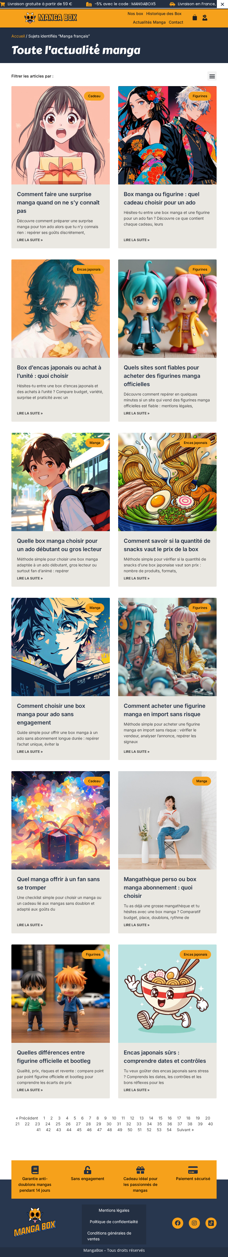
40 (210, 1123)
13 (142, 1118)
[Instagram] (194, 1223)
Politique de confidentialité (114, 1221)
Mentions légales (114, 1210)
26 (68, 1123)
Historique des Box (164, 13)
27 (78, 1123)
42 (48, 1129)
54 (169, 1129)
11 (123, 1118)
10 (114, 1118)
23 (37, 1123)
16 (170, 1118)
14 (151, 1118)
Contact (176, 22)
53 (159, 1129)
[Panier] (195, 17)
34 (149, 1123)
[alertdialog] (114, 4)
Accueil (18, 36)
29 (98, 1123)
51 (140, 1129)
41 (38, 1129)
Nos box (135, 13)
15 (160, 1118)
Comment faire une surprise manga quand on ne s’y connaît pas (58, 202)
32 (128, 1123)
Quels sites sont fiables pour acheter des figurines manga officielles (162, 376)
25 (58, 1123)
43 (58, 1129)
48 (109, 1129)
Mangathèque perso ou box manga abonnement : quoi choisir (160, 887)
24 (47, 1123)
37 (179, 1123)
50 (130, 1129)
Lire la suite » (30, 240)
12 (132, 1118)
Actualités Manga (149, 22)
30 (108, 1123)
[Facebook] (177, 1223)
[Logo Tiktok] (211, 1223)
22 (27, 1123)
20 (207, 1118)
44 (68, 1129)
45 (79, 1129)
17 (179, 1118)
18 (188, 1118)
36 (169, 1123)
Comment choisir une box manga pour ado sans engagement (51, 714)
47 (99, 1129)
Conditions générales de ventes (109, 1236)
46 (89, 1129)
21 (17, 1123)
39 (200, 1123)
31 (119, 1123)
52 (149, 1129)
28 (88, 1123)
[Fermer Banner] (222, 4)
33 (139, 1123)
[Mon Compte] (205, 18)
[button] (212, 76)
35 (159, 1123)
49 (119, 1129)
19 (198, 1118)
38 (189, 1123)
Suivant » (185, 1129)
